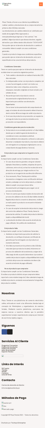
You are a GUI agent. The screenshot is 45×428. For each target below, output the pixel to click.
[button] (22, 66)
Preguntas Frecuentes (10, 345)
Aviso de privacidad (8, 350)
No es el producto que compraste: (16, 268)
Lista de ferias (7, 375)
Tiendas (4, 370)
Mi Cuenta (5, 368)
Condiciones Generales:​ (12, 66)
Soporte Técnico (7, 352)
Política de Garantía (9, 348)
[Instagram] (10, 332)
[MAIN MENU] (41, 4)
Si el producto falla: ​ (11, 228)
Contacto (5, 373)
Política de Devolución (9, 347)
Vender (4, 371)
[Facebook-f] (4, 332)
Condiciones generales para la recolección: (19, 127)
